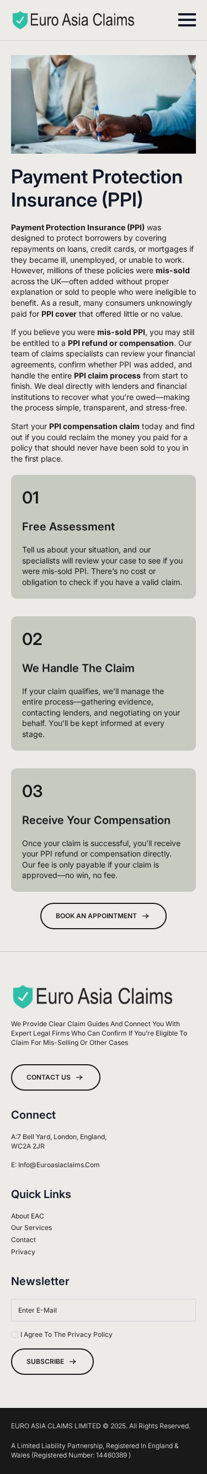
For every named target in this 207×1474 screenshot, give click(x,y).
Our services (31, 1227)
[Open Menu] (187, 20)
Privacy (23, 1252)
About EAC (27, 1216)
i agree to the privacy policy (66, 1334)
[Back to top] (180, 1447)
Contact (23, 1239)
